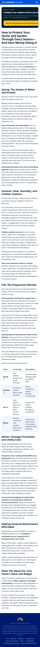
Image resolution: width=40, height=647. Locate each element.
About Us (13, 638)
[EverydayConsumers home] (12, 2)
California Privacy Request (11, 643)
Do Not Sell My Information (29, 643)
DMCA (22, 641)
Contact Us (21, 638)
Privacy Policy (30, 638)
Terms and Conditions (12, 641)
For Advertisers (29, 641)
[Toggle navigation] (37, 2)
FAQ (7, 638)
